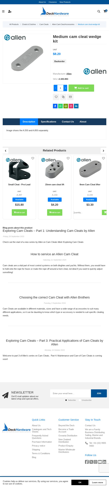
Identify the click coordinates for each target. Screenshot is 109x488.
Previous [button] (5, 151)
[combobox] (49, 212)
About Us (36, 425)
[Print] (65, 106)
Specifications (48, 121)
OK (79, 482)
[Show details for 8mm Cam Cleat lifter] (54, 169)
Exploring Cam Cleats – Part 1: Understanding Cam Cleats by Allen (49, 231)
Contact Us (68, 121)
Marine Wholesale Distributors (66, 450)
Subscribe (72, 400)
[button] (56, 212)
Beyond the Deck (66, 425)
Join (99, 393)
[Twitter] (91, 462)
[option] (19, 187)
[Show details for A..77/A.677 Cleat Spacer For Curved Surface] (90, 169)
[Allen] (95, 74)
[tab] (29, 121)
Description (29, 121)
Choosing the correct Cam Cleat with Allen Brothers (54, 297)
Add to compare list (63, 97)
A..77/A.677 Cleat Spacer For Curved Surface (90, 185)
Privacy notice (38, 445)
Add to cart (83, 88)
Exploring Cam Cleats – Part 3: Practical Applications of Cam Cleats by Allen (54, 342)
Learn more (97, 482)
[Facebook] (55, 106)
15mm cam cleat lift (19, 184)
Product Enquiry (65, 445)
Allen (69, 74)
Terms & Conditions (41, 453)
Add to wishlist (56, 97)
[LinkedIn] (76, 106)
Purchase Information (42, 442)
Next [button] (103, 151)
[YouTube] (100, 462)
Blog (34, 457)
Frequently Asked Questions (40, 436)
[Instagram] (71, 106)
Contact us (90, 425)
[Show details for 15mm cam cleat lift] (19, 169)
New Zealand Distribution (64, 440)
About (83, 121)
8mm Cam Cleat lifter (54, 184)
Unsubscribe (87, 400)
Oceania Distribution (67, 435)
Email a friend (70, 97)
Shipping (36, 449)
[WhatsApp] (60, 106)
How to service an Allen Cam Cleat (54, 254)
